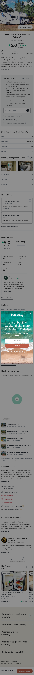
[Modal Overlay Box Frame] (17, 337)
